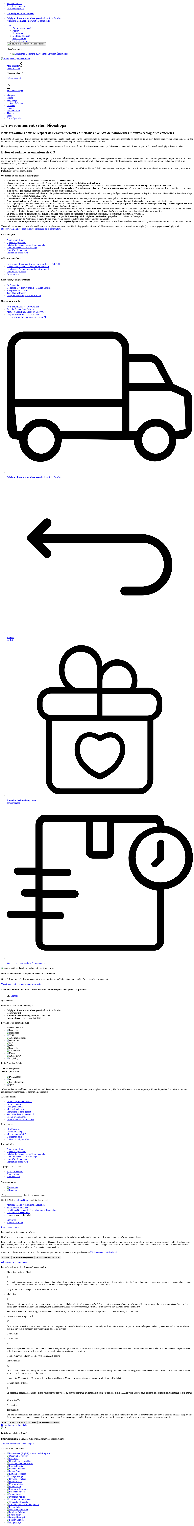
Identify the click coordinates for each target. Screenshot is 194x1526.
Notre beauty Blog (15, 240)
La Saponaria (13, 285)
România (22, 1474)
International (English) (40, 1453)
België (18, 1514)
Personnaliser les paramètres (48, 1257)
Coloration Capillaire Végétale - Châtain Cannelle (29, 288)
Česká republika (31, 1504)
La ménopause (13, 274)
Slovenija (22, 1468)
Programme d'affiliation (17, 252)
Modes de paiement (21, 36)
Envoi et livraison (15, 1104)
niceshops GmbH (21, 1200)
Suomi (18, 1486)
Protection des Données (17, 1207)
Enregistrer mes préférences (14, 1422)
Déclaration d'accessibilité (18, 1212)
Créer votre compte (15, 1131)
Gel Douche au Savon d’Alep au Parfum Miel (27, 317)
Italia (16, 1458)
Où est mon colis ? (15, 1137)
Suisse (18, 1494)
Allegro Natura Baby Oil (18, 290)
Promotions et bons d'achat (19, 1112)
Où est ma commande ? (23, 28)
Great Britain (27, 1463)
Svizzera (21, 1497)
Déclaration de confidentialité (103, 1252)
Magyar (20, 1484)
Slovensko (23, 1502)
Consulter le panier (15, 8)
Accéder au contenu (16, 6)
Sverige (19, 1476)
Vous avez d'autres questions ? (20, 1114)
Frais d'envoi (18, 33)
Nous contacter (19, 38)
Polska (19, 1481)
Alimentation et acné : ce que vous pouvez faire (28, 266)
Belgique (22, 1512)
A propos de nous (15, 1171)
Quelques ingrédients (16, 242)
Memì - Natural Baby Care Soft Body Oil (25, 312)
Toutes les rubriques (21, 41)
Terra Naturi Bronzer (16, 293)
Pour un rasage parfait (16, 271)
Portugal (21, 1517)
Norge (18, 1522)
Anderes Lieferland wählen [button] (13, 1448)
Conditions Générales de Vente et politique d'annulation (32, 1210)
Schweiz (21, 1491)
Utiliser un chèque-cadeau (18, 1139)
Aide (9, 25)
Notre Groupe (13, 1174)
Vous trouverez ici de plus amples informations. (22, 984)
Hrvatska (22, 1479)
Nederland (23, 1509)
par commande (28, 21)
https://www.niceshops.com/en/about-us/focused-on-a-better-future (31, 229)
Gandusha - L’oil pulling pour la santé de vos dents (29, 269)
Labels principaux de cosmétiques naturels (26, 245)
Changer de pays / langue (34, 1195)
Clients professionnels (16, 1117)
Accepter (6, 1257)
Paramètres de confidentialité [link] (20, 1215)
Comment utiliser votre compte (20, 1119)
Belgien (20, 1520)
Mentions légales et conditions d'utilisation (26, 1205)
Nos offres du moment (17, 250)
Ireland (19, 1507)
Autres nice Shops (15, 1222)
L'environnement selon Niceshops (22, 247)
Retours (15, 31)
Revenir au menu (14, 3)
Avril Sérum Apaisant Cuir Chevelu (23, 306)
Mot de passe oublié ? (16, 1134)
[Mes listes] (9, 83)
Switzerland (25, 1499)
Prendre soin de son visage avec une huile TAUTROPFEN (33, 264)
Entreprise (11, 1220)
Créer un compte (14, 78)
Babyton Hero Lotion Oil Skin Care (23, 314)
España (19, 1466)
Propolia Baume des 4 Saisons (20, 309)
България (23, 1489)
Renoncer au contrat (10, 1227)
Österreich (23, 1456)
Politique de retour (15, 1106)
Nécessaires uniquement (22, 1257)
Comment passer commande (19, 1101)
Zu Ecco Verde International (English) (18, 1443)
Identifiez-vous (13, 68)
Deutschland (26, 1461)
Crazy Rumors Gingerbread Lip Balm (24, 295)
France (19, 1471)
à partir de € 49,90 (34, 18)
